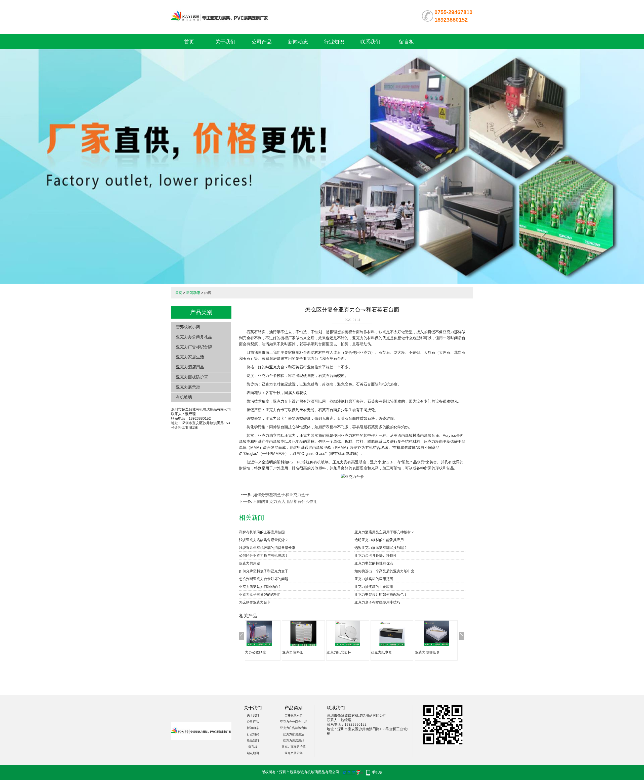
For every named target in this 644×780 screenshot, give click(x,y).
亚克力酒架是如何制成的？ (260, 587)
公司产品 (262, 42)
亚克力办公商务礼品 (194, 337)
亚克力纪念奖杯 (318, 652)
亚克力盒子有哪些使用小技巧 (377, 602)
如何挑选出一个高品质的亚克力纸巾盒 (384, 571)
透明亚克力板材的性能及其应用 (379, 540)
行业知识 (334, 42)
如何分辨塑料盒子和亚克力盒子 (281, 495)
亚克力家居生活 (190, 357)
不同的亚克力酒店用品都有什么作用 (285, 501)
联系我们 (370, 42)
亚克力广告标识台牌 (194, 347)
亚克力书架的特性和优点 (373, 563)
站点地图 (253, 753)
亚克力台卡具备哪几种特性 (375, 555)
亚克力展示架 (188, 387)
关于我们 (225, 42)
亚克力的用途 (249, 563)
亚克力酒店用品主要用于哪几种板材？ (384, 532)
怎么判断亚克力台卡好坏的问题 (263, 579)
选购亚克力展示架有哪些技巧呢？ (380, 548)
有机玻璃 (184, 397)
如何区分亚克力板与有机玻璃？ (263, 555)
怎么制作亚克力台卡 (255, 602)
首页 (189, 42)
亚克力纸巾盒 (361, 652)
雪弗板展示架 (188, 327)
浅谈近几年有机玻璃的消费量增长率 (267, 548)
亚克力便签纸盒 (407, 652)
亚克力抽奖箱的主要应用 (373, 587)
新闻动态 (298, 42)
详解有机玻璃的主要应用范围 (262, 532)
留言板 (406, 42)
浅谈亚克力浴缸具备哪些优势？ (263, 540)
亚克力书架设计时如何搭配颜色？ (380, 594)
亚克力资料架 (272, 652)
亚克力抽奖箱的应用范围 (373, 579)
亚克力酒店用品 (190, 367)
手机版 (377, 772)
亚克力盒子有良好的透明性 (260, 594)
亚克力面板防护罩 (192, 377)
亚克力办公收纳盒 (453, 652)
